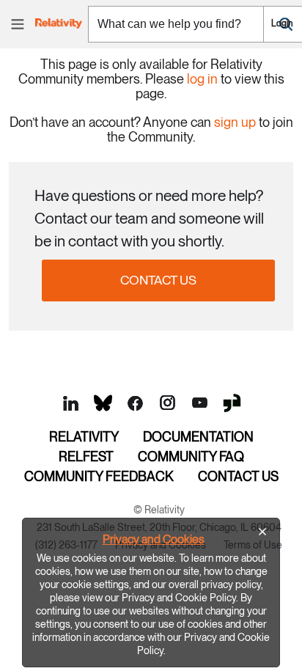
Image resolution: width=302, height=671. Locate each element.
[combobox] (176, 24)
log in (202, 79)
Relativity (84, 436)
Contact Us (158, 279)
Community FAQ (191, 456)
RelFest (86, 456)
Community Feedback (99, 476)
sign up (235, 122)
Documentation (198, 436)
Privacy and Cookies (154, 539)
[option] (151, 592)
